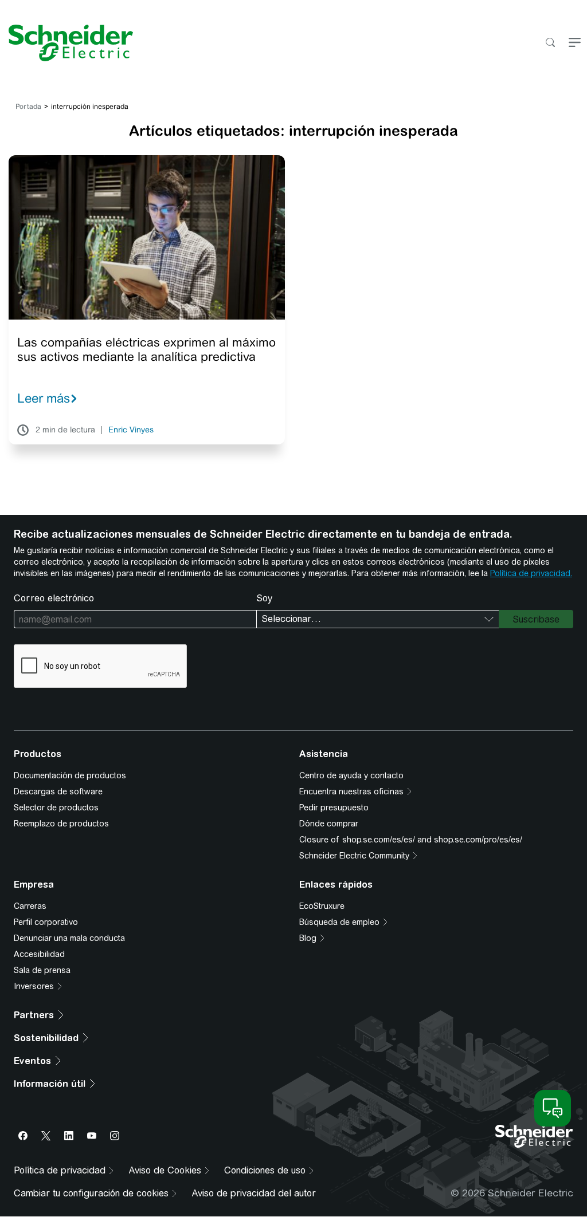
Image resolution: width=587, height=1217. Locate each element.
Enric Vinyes (131, 430)
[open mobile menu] (574, 43)
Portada (28, 107)
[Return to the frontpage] (66, 43)
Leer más (43, 398)
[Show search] (550, 43)
